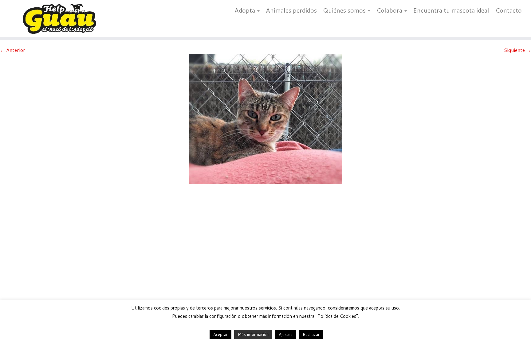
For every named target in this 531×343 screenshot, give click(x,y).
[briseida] (265, 118)
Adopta (245, 10)
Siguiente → (517, 49)
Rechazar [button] (311, 334)
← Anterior (12, 49)
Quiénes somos (345, 10)
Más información (253, 334)
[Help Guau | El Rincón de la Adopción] (61, 18)
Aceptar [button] (220, 334)
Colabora (390, 10)
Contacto (508, 10)
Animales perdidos (291, 10)
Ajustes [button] (286, 334)
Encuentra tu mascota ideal (451, 10)
